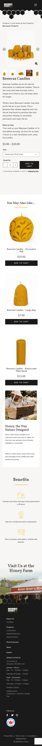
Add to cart (29, 165)
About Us (10, 619)
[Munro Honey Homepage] (8, 5)
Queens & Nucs (12, 637)
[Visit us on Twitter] (13, 715)
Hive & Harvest (12, 642)
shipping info (33, 171)
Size (4, 150)
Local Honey (11, 630)
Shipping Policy (21, 739)
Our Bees (9, 622)
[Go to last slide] (4, 49)
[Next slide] (37, 49)
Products (6, 23)
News (8, 647)
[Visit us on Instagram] (17, 715)
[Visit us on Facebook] (8, 715)
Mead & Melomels (13, 634)
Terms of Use (20, 736)
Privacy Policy (8, 736)
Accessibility (31, 736)
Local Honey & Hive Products (22, 23)
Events (9, 652)
